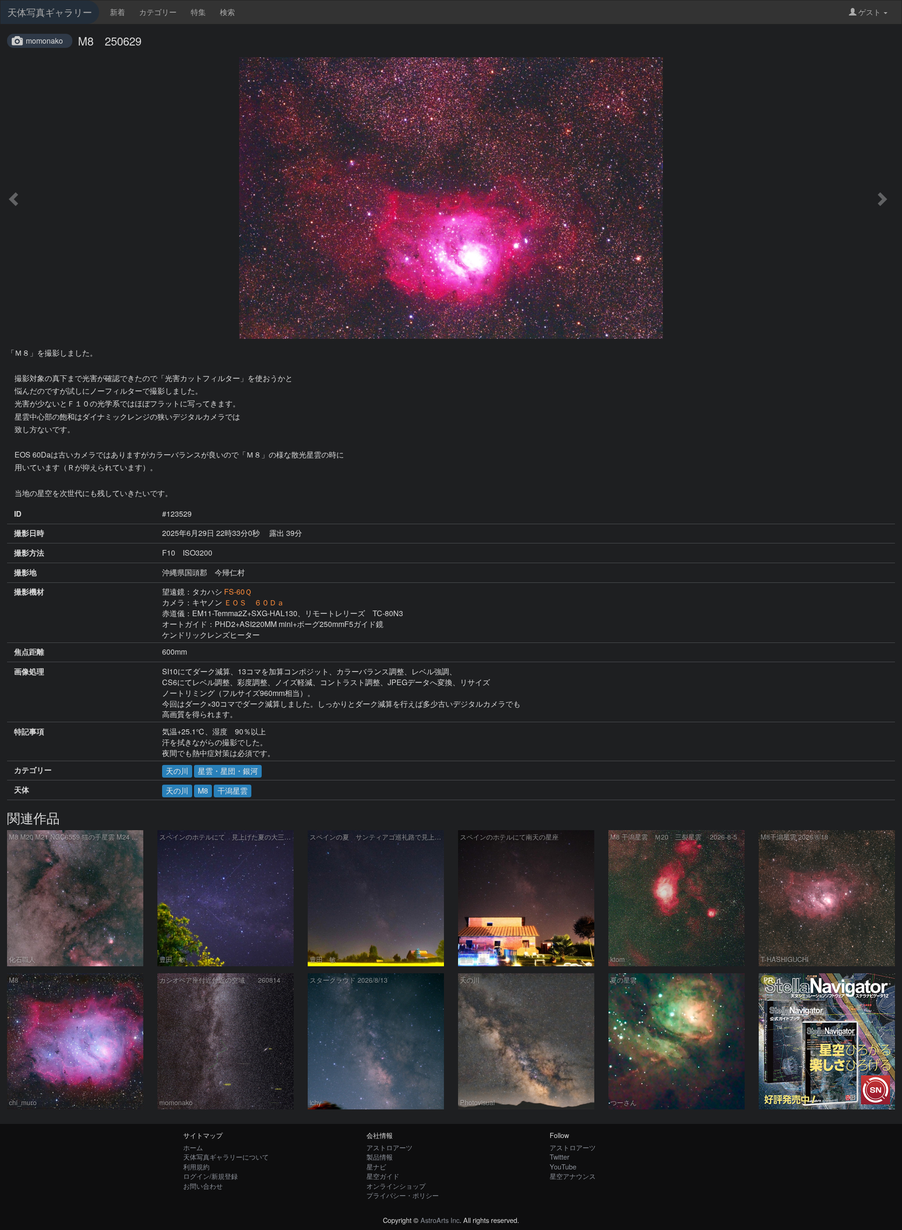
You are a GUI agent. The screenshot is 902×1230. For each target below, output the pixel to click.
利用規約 (196, 1166)
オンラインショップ (396, 1186)
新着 (117, 12)
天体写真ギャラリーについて (226, 1156)
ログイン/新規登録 (210, 1176)
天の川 (177, 770)
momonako (44, 40)
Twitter (559, 1156)
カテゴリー (158, 12)
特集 (198, 12)
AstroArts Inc (439, 1220)
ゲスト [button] (869, 12)
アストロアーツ (389, 1147)
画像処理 (29, 671)
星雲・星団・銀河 (228, 770)
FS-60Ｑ (238, 591)
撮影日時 (29, 533)
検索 (227, 12)
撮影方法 (29, 553)
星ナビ (376, 1166)
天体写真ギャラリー (50, 12)
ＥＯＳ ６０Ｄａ (254, 602)
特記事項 (29, 731)
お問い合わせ (203, 1186)
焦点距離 (29, 652)
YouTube (563, 1166)
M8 (203, 790)
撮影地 (25, 572)
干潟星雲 (233, 790)
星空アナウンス (573, 1176)
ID (18, 514)
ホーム (193, 1147)
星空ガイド (382, 1176)
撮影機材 (29, 592)
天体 (21, 790)
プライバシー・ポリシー (402, 1195)
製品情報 (379, 1156)
